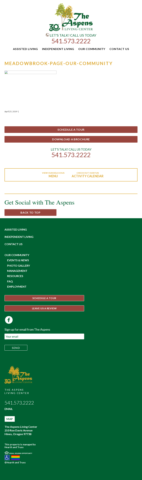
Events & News (18, 260)
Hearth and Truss (14, 447)
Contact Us (14, 244)
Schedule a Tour (71, 129)
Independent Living (19, 236)
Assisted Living (16, 229)
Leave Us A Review (44, 308)
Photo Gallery (18, 265)
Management (17, 270)
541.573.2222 (71, 41)
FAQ (10, 281)
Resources (15, 276)
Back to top (30, 212)
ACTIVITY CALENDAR (87, 176)
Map (9, 418)
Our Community (17, 255)
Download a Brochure (71, 139)
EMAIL (9, 408)
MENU (53, 176)
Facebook (9, 320)
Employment (16, 286)
